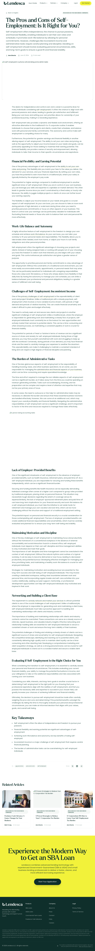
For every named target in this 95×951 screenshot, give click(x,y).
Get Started (85, 3)
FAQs (50, 919)
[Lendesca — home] (14, 3)
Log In (76, 3)
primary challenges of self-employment (37, 296)
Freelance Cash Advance (34, 919)
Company (64, 3)
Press (50, 912)
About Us (52, 908)
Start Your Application (48, 881)
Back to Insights (13, 13)
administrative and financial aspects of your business (59, 369)
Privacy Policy (76, 908)
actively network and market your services (45, 601)
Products (43, 3)
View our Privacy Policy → (86, 946)
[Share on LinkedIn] (77, 766)
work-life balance (38, 234)
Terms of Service (77, 912)
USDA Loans (29, 912)
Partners (53, 3)
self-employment (43, 109)
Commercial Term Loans (34, 916)
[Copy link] (81, 766)
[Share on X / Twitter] (72, 766)
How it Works (33, 3)
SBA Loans (29, 908)
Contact (51, 916)
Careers (51, 923)
